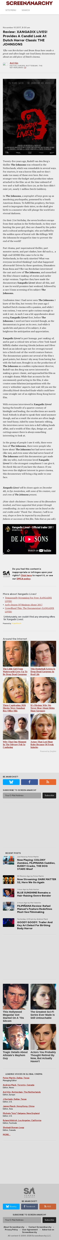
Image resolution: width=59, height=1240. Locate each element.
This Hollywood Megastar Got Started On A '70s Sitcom (13, 1016)
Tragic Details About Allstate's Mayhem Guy (15, 1055)
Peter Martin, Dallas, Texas (16, 1078)
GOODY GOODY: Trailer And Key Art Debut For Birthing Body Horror (35, 925)
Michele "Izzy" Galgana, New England (21, 1113)
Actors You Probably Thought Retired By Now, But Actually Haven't (43, 1057)
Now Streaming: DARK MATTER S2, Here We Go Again (36, 881)
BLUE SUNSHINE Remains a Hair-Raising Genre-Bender (34, 894)
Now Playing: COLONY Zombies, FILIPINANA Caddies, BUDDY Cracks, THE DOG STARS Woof (36, 864)
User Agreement (30, 1230)
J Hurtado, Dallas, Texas (14, 1099)
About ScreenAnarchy (14, 1227)
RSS (49, 1206)
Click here (26, 575)
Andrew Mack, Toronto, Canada (18, 1085)
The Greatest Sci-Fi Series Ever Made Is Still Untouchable (43, 1014)
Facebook (30, 1206)
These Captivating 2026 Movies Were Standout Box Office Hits (14, 708)
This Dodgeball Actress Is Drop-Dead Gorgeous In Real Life (43, 672)
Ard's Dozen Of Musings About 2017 (24, 604)
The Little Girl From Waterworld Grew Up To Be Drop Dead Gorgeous (15, 672)
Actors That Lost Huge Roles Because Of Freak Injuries (42, 744)
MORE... (6, 1134)
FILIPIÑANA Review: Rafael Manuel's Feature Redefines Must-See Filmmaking (34, 909)
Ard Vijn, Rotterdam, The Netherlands (22, 1092)
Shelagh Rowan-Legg (13, 1127)
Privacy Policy (11, 1230)
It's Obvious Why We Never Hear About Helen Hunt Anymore (43, 708)
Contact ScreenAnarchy (39, 1227)
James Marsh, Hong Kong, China (18, 1106)
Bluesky (13, 1206)
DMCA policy (24, 578)
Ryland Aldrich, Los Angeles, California (22, 1120)
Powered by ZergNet (48, 751)
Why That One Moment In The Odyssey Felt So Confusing (14, 744)
